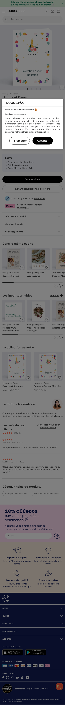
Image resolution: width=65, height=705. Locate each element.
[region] (32, 124)
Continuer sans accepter (15, 114)
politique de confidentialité (34, 131)
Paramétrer (20, 141)
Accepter (43, 141)
